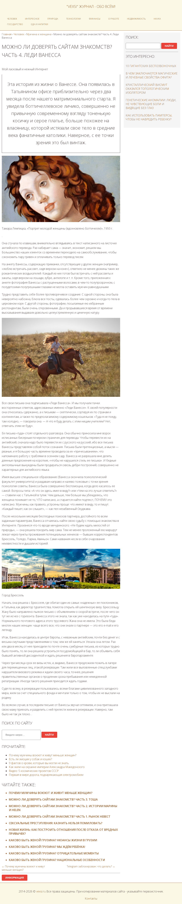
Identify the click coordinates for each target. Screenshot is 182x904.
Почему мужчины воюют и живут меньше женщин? (42, 755)
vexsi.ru (41, 891)
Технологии (73, 18)
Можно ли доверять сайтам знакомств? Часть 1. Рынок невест (59, 816)
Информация (14, 877)
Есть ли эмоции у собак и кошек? (30, 759)
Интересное (32, 18)
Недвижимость (136, 18)
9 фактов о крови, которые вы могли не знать (39, 763)
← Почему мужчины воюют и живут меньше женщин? (23, 868)
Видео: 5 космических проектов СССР (34, 771)
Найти (49, 734)
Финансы (94, 18)
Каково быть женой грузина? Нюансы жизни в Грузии (53, 840)
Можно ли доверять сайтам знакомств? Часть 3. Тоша (53, 799)
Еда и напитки (39, 24)
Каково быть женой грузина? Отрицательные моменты (54, 853)
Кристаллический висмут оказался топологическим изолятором (147, 89)
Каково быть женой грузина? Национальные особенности (57, 860)
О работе (113, 18)
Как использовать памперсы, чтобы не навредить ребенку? (149, 117)
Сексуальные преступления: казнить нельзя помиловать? (55, 823)
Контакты (91, 898)
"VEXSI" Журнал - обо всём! (91, 6)
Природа (52, 18)
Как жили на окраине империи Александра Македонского (47, 767)
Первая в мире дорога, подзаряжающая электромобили (46, 775)
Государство (15, 24)
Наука (157, 18)
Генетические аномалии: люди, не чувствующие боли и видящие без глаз (151, 104)
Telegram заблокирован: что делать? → (91, 866)
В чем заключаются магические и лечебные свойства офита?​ (151, 75)
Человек (12, 18)
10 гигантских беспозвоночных (151, 66)
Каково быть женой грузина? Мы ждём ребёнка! (47, 847)
